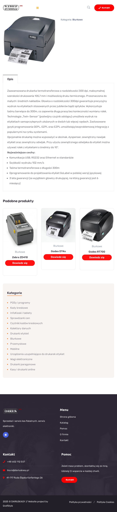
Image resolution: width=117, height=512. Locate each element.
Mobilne (14, 349)
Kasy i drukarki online (22, 369)
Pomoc (63, 428)
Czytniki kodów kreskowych (26, 323)
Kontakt (105, 8)
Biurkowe (77, 19)
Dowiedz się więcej (20, 263)
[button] (94, 502)
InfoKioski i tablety (21, 313)
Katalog (64, 422)
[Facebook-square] (6, 435)
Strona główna (68, 416)
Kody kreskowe (19, 307)
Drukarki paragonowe (23, 364)
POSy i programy (20, 302)
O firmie (64, 434)
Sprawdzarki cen (20, 318)
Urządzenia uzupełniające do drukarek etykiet (37, 354)
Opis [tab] (10, 79)
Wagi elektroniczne (21, 359)
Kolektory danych (20, 328)
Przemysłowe (18, 343)
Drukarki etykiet (19, 333)
